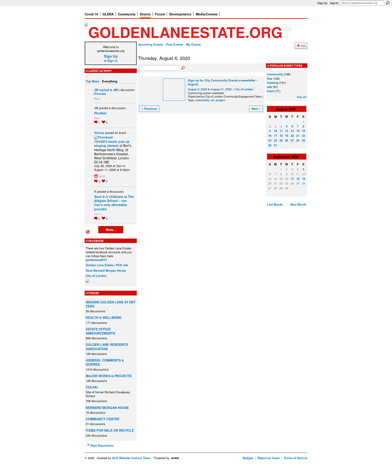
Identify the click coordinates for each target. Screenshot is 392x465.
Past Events (174, 44)
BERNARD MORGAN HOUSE (107, 407)
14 (297, 131)
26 (286, 140)
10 (275, 131)
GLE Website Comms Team (131, 458)
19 (286, 135)
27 (292, 140)
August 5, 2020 (197, 89)
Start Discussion (101, 445)
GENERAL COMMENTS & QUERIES (105, 362)
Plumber (100, 93)
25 (281, 140)
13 (292, 131)
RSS (88, 232)
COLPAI (92, 387)
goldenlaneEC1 (96, 260)
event (270, 91)
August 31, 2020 (221, 89)
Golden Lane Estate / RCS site (107, 265)
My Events (193, 44)
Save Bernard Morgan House (106, 270)
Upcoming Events (150, 44)
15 (303, 131)
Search (388, 3)
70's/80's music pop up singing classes (112, 143)
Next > (256, 108)
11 (281, 131)
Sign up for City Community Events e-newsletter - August (222, 82)
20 (292, 135)
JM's (116, 90)
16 (269, 135)
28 (297, 140)
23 (269, 140)
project (220, 100)
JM (96, 90)
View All (301, 97)
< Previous (149, 108)
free (269, 78)
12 (286, 131)
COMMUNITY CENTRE (102, 419)
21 (297, 135)
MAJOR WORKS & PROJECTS (108, 376)
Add (303, 45)
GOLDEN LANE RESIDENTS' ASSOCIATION (107, 346)
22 (303, 135)
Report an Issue (268, 458)
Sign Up (322, 3)
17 (275, 135)
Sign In (334, 3)
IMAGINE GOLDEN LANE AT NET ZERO (111, 304)
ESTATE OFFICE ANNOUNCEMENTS (100, 331)
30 (269, 145)
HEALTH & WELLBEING (104, 317)
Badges (248, 458)
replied (104, 90)
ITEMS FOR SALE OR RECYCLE (110, 430)
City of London (96, 275)
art (213, 100)
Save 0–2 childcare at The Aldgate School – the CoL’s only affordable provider (114, 202)
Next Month (298, 204)
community (202, 100)
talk (269, 87)
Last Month (275, 204)
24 (275, 140)
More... (111, 229)
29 (303, 140)
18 (281, 135)
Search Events (183, 68)
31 (275, 145)
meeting (272, 82)
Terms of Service (295, 458)
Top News (92, 81)
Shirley (99, 132)
